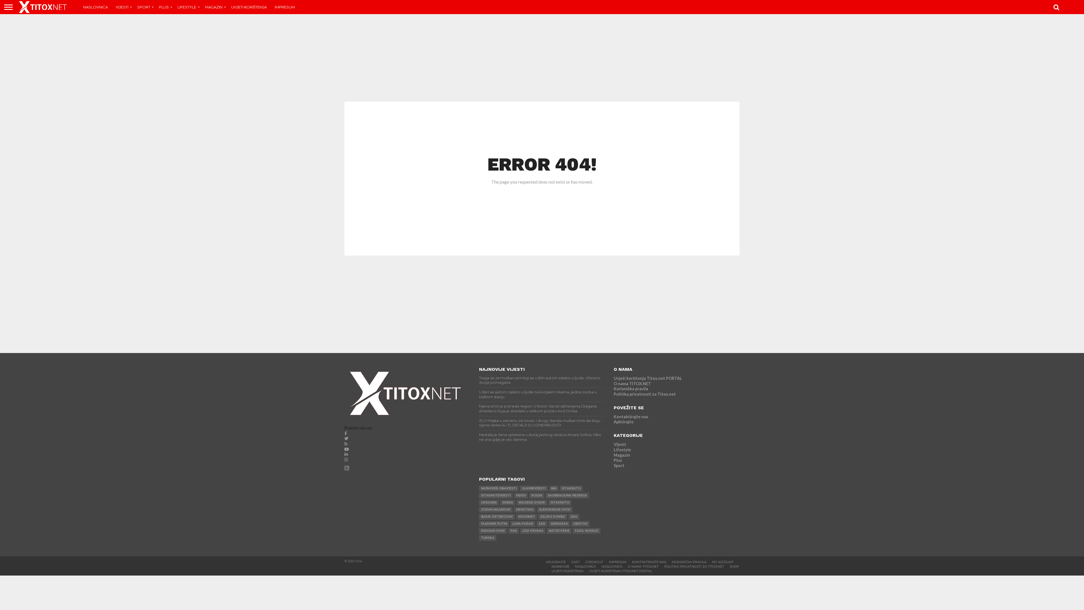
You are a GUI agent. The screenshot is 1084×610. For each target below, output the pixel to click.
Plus (164, 7)
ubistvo (580, 524)
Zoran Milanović (496, 509)
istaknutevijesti (496, 495)
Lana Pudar (522, 524)
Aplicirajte (623, 421)
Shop (734, 566)
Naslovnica (95, 7)
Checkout (594, 562)
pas (513, 531)
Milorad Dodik (532, 502)
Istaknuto (559, 502)
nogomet (526, 516)
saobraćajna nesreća (567, 495)
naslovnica (612, 566)
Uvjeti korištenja (249, 7)
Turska (487, 538)
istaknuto (571, 488)
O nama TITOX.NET (632, 383)
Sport (143, 7)
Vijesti (122, 7)
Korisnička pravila (631, 388)
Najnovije (560, 566)
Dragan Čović (493, 531)
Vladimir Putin (494, 524)
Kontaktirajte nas (631, 416)
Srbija (507, 502)
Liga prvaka (532, 531)
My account (723, 562)
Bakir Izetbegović (497, 516)
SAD (542, 524)
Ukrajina (489, 502)
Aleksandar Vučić (555, 509)
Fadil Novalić (586, 531)
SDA (574, 516)
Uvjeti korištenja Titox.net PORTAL (648, 378)
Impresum (285, 7)
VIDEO (521, 495)
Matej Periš (559, 531)
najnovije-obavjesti (499, 488)
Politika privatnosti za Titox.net (645, 394)
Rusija (536, 495)
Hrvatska (525, 509)
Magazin (213, 7)
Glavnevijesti (534, 488)
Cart (575, 562)
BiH (553, 488)
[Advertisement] (542, 57)
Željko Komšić (552, 516)
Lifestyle (187, 7)
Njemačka (559, 524)
